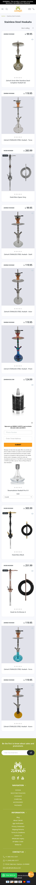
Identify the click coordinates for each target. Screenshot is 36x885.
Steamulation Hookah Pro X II (18, 490)
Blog (18, 817)
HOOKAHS (18, 796)
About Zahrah (18, 820)
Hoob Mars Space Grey (18, 197)
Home (3, 16)
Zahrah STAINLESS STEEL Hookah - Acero (18, 726)
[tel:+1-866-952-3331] (34, 9)
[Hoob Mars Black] (18, 530)
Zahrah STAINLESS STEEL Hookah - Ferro (18, 669)
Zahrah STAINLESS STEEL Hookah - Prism (18, 369)
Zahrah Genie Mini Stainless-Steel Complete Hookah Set (18, 82)
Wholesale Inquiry (18, 838)
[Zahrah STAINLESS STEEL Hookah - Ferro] (18, 644)
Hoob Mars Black (18, 555)
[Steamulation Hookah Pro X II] (18, 465)
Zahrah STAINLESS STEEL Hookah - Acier (18, 312)
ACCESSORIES (18, 802)
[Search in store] (7, 9)
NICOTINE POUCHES (18, 793)
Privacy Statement (18, 826)
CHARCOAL (18, 799)
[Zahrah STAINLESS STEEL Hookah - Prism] (18, 344)
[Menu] (2, 9)
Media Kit (18, 845)
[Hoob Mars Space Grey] (18, 172)
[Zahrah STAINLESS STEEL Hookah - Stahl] (18, 229)
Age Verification (18, 823)
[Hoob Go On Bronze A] (18, 587)
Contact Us (18, 835)
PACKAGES (18, 805)
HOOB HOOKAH (8, 150)
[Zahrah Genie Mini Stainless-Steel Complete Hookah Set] (18, 56)
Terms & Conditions (18, 832)
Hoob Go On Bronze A (18, 612)
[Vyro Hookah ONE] (18, 401)
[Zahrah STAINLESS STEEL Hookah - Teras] (18, 115)
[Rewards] (31, 874)
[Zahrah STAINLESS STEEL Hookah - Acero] (18, 701)
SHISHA (18, 790)
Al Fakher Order (18, 841)
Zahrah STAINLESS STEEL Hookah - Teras (18, 140)
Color (18, 494)
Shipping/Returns (18, 829)
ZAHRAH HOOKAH (9, 34)
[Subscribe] (30, 752)
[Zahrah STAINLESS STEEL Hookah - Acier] (18, 287)
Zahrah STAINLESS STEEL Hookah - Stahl (18, 254)
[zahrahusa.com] (18, 9)
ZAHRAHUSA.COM (9, 379)
